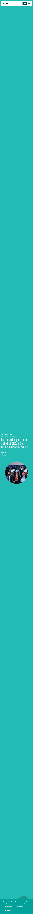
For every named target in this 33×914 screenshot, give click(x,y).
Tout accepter (8, 906)
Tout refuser (19, 906)
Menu (24, 3)
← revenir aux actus (6, 434)
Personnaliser (9, 910)
